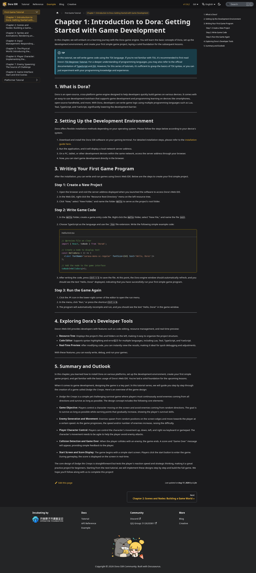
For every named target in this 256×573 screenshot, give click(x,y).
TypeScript (82, 66)
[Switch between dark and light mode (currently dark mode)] (219, 4)
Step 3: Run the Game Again (218, 37)
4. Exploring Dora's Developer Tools (218, 41)
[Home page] (57, 13)
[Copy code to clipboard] (193, 240)
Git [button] (194, 4)
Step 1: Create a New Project (218, 28)
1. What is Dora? (210, 14)
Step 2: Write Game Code (216, 32)
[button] (21, 12)
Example (51, 4)
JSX (94, 66)
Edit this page (65, 482)
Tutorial (25, 4)
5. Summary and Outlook (214, 46)
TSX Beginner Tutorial (76, 61)
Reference (38, 4)
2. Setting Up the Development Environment (222, 19)
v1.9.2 (186, 4)
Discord (134, 518)
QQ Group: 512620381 (142, 523)
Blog (61, 4)
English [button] (209, 4)
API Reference (88, 523)
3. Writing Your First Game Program (218, 23)
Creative (71, 4)
